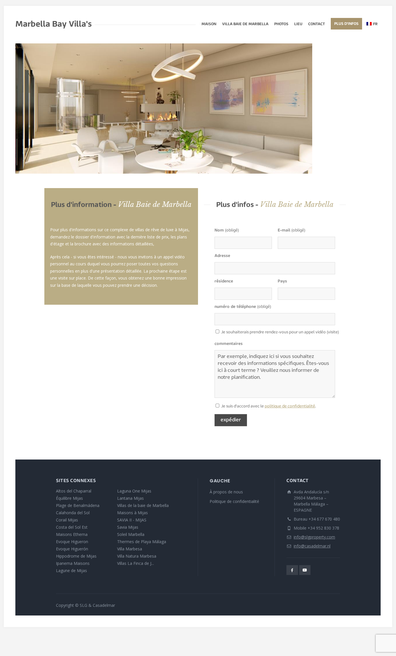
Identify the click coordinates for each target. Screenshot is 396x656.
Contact (316, 24)
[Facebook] (292, 570)
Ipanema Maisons (73, 563)
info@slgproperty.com (314, 537)
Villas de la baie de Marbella (143, 505)
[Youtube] (305, 570)
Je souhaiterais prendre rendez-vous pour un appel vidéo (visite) (217, 332)
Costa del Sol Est (72, 527)
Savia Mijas (127, 527)
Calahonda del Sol (73, 512)
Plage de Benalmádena (77, 505)
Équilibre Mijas (69, 498)
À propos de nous (226, 492)
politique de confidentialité (290, 406)
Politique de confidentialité (234, 501)
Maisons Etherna (72, 534)
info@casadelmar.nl (312, 546)
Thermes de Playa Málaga (141, 541)
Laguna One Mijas (134, 491)
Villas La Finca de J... (135, 563)
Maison (208, 24)
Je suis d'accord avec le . (217, 406)
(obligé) (227, 230)
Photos (281, 24)
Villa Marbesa (129, 549)
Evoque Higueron (72, 541)
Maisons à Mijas (132, 512)
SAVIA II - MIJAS (131, 520)
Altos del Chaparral (73, 491)
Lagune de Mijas (71, 570)
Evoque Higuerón (72, 549)
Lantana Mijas (130, 498)
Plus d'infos (346, 24)
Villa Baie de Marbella (245, 24)
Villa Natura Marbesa (136, 556)
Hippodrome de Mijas (76, 556)
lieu (298, 24)
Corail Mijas (67, 520)
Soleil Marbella (130, 534)
